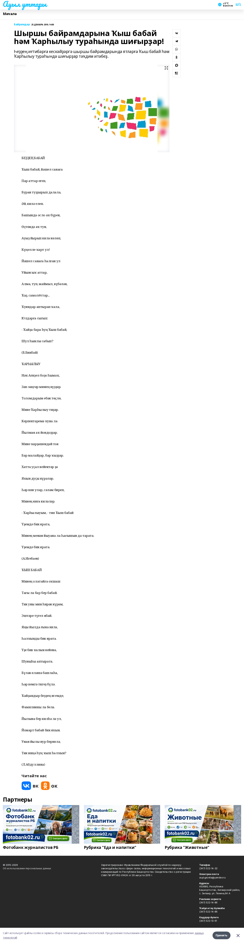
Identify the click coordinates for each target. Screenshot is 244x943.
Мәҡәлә (10, 14)
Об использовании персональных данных (27, 868)
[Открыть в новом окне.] (30, 785)
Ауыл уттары (24, 4)
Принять (221, 935)
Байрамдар (22, 24)
